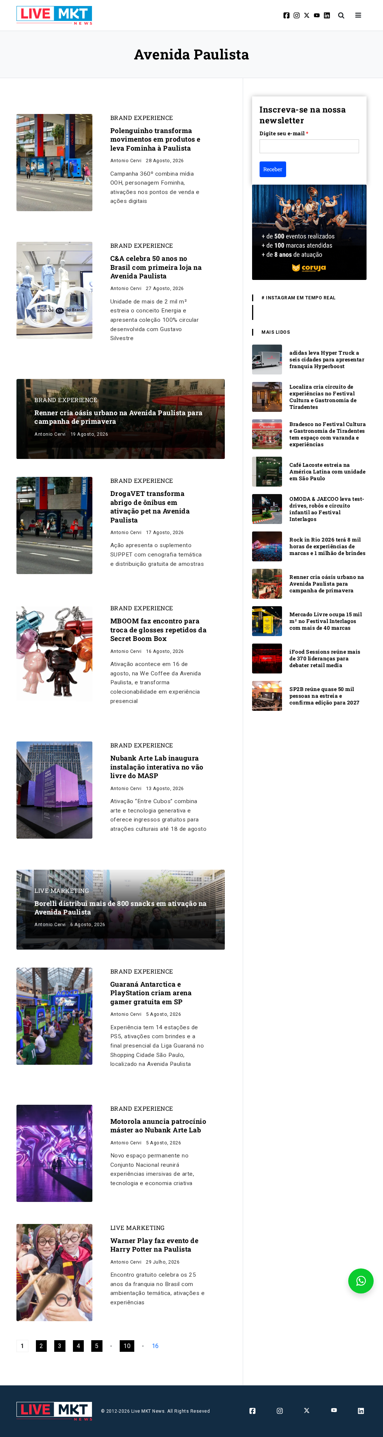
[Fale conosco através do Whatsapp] (361, 1280)
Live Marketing (61, 891)
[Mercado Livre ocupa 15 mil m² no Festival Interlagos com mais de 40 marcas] (267, 620)
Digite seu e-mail (284, 133)
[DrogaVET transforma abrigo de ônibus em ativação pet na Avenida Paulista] (54, 525)
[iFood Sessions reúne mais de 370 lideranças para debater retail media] (267, 658)
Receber (272, 169)
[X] (307, 15)
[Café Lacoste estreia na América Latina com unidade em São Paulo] (267, 471)
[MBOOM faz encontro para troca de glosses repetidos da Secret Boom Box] (54, 652)
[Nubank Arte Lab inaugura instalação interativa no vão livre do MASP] (54, 789)
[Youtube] (317, 15)
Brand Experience (141, 118)
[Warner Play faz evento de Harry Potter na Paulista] (54, 1272)
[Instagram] (297, 15)
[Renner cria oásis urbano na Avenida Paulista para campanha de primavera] (267, 583)
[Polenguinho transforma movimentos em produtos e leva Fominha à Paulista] (54, 162)
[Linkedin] (327, 15)
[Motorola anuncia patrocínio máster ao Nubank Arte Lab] (54, 1152)
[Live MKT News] (54, 15)
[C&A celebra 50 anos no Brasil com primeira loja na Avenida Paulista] (54, 289)
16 (155, 1346)
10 (127, 1346)
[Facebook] (287, 15)
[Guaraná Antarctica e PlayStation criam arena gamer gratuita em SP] (54, 1015)
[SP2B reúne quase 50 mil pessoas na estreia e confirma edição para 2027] (267, 695)
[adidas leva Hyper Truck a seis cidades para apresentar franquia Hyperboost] (267, 359)
